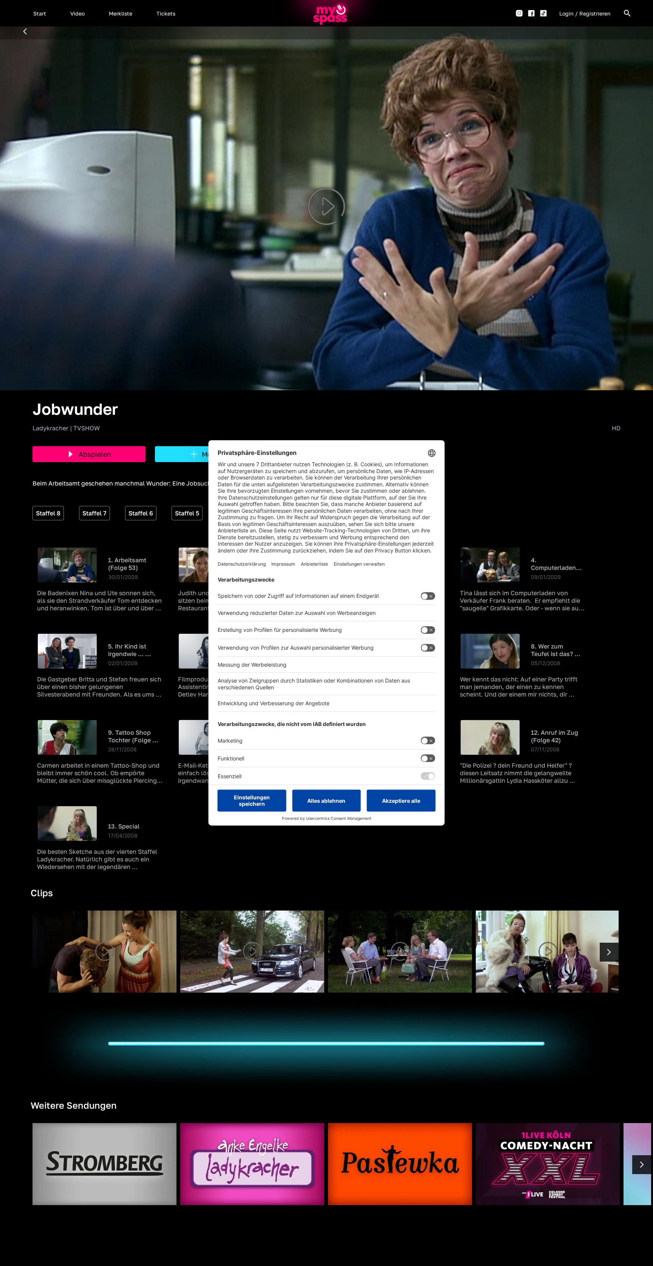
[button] (39, 13)
